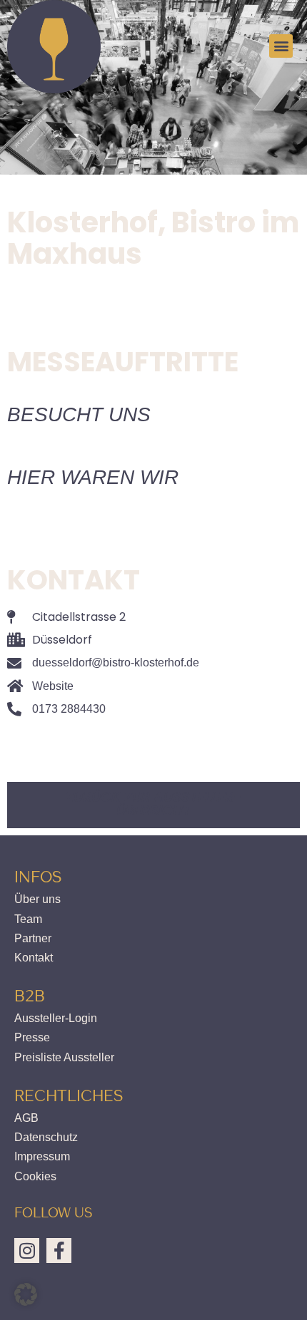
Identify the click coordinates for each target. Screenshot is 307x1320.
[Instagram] (26, 1250)
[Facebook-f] (58, 1250)
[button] (281, 46)
